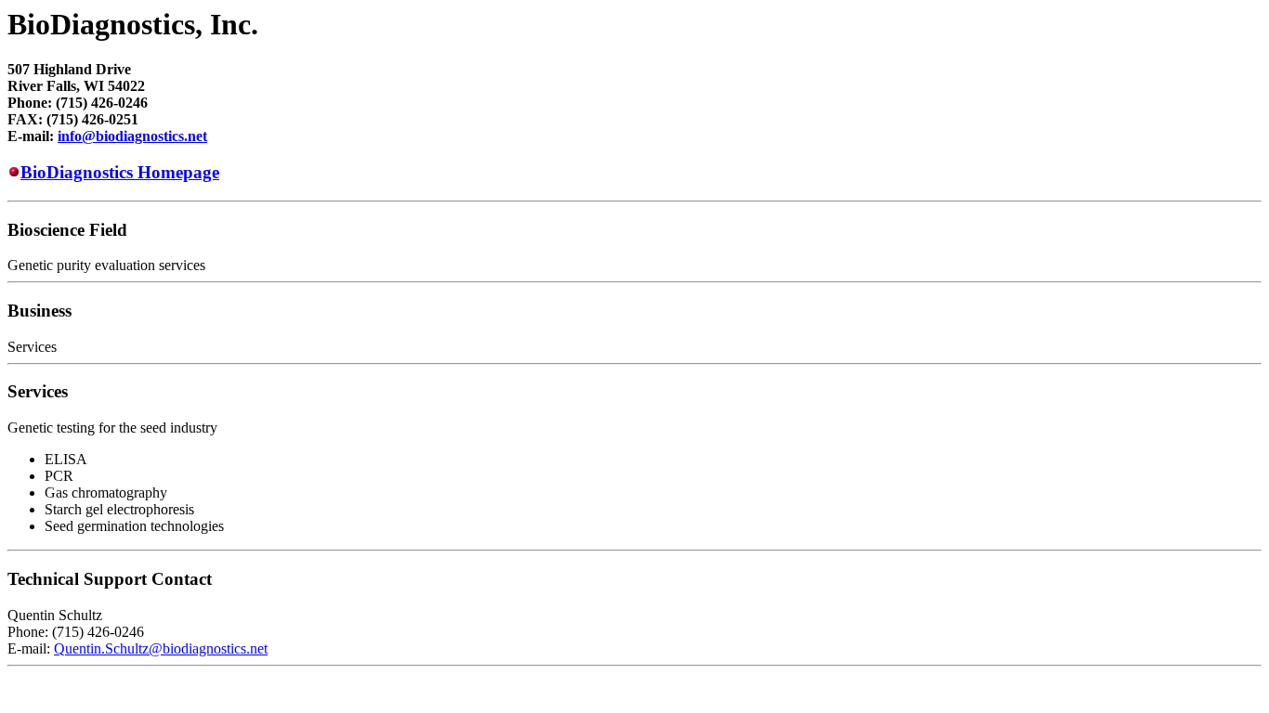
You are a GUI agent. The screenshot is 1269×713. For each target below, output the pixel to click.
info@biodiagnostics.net (132, 136)
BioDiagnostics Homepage (119, 172)
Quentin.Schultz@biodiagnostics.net (161, 648)
